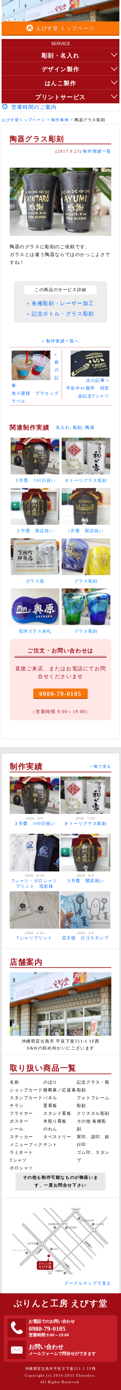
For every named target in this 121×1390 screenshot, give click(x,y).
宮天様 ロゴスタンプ (85, 938)
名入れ (63, 427)
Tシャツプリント (34, 938)
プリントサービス (60, 97)
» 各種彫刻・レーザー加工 (60, 303)
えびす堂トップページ (23, 120)
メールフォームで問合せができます (62, 1350)
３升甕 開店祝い (85, 881)
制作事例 (60, 120)
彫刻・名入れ (61, 55)
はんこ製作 (60, 83)
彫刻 (77, 427)
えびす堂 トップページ (65, 28)
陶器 (90, 427)
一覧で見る (100, 766)
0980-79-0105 (60, 693)
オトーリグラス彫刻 (85, 823)
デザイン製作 (61, 69)
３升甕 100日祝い (34, 823)
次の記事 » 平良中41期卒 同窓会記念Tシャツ (87, 388)
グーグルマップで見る (87, 1283)
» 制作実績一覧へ (60, 341)
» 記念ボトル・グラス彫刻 (60, 313)
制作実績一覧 (97, 151)
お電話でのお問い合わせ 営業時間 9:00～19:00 (52, 1328)
